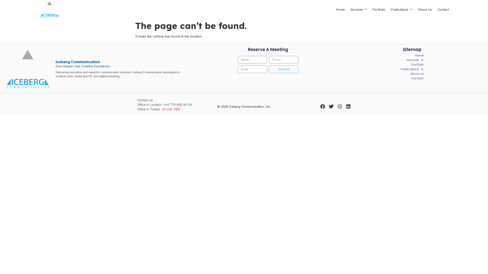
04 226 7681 (171, 109)
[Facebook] (322, 106)
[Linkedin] (348, 106)
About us (425, 9)
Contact (443, 9)
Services (356, 9)
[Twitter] (331, 106)
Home (340, 9)
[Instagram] (339, 106)
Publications (399, 9)
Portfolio (378, 9)
